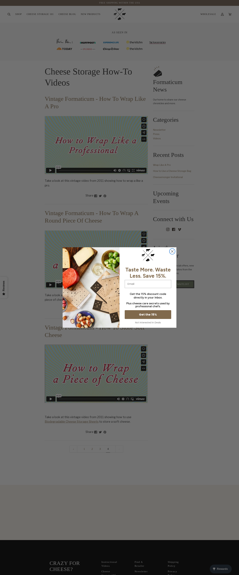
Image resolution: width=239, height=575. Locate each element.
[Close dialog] (172, 251)
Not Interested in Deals (148, 322)
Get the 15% (148, 314)
